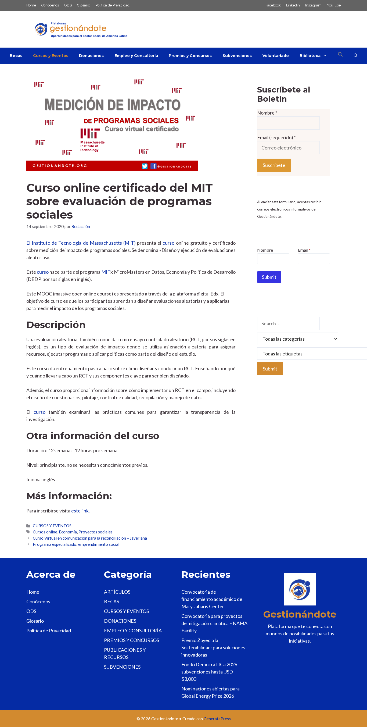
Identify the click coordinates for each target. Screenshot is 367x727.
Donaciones (91, 55)
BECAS (111, 601)
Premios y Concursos (190, 55)
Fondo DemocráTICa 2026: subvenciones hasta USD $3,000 (210, 671)
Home (31, 5)
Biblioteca (310, 55)
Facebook (273, 5)
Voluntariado (275, 55)
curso (168, 243)
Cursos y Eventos (50, 55)
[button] (340, 56)
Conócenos (50, 5)
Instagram (313, 5)
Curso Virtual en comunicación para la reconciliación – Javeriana (90, 538)
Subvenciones (237, 55)
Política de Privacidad (112, 5)
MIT (105, 272)
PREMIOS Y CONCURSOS (131, 640)
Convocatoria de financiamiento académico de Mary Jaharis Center (211, 599)
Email (304, 249)
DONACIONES (120, 621)
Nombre (267, 113)
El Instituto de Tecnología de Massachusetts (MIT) (81, 243)
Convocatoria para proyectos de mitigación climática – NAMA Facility (214, 623)
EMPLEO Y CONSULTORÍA (133, 630)
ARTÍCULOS (117, 592)
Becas (16, 55)
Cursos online (45, 531)
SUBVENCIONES (122, 667)
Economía (68, 531)
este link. (80, 511)
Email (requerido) (276, 137)
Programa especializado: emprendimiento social (76, 544)
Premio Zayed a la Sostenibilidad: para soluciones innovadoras (213, 647)
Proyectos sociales (95, 531)
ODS (68, 5)
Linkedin (293, 5)
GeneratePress (217, 718)
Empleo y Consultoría (136, 55)
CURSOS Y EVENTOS (52, 525)
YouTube (334, 5)
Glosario (83, 5)
